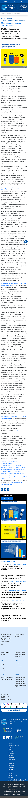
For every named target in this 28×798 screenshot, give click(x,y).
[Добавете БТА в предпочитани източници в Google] (23, 707)
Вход (24, 7)
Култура (3, 664)
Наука (2, 666)
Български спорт (19, 666)
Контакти (11, 773)
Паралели (17, 636)
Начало (3, 18)
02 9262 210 (15, 710)
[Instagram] (8, 704)
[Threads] (12, 704)
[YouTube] (16, 704)
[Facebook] (4, 704)
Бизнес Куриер (18, 656)
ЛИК (2, 660)
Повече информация (18, 794)
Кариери (10, 755)
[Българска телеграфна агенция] (4, 722)
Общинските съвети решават (6, 639)
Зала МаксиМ (11, 767)
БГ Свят (3, 674)
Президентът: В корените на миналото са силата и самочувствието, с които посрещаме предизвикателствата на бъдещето (13, 606)
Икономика (18, 649)
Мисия (10, 749)
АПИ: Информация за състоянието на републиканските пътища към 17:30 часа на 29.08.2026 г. (13, 576)
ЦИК (2, 645)
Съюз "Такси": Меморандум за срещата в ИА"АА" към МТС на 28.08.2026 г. (11, 568)
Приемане (7, 794)
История (10, 751)
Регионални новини (5, 636)
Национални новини (6, 634)
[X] (20, 704)
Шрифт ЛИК (11, 763)
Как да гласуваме (7, 463)
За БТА (10, 743)
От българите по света (7, 677)
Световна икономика (20, 652)
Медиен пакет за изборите (10, 461)
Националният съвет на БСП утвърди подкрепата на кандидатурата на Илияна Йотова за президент (13, 617)
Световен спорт (19, 664)
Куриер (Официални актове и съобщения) (14, 20)
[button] (14, 1)
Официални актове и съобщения (17, 564)
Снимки (17, 674)
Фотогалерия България (20, 677)
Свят (16, 631)
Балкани (3, 649)
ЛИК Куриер (4, 670)
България (9, 18)
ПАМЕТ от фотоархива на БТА (21, 686)
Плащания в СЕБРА (12, 775)
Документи (11, 753)
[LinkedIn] (24, 704)
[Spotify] (11, 707)
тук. (18, 430)
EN (17, 1)
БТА (9, 741)
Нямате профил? (23, 9)
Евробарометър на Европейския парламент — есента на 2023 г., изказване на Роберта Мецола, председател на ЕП (13, 467)
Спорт (16, 660)
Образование (4, 668)
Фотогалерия (7, 498)
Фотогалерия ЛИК (19, 681)
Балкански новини (5, 652)
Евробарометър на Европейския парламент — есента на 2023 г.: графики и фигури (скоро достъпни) (13, 473)
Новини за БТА (11, 747)
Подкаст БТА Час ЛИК (6, 699)
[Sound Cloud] (17, 707)
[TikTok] (5, 707)
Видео (3, 691)
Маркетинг (11, 765)
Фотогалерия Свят (19, 679)
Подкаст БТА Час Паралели (5, 697)
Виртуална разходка (13, 745)
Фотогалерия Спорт (20, 683)
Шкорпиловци (11, 759)
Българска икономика (20, 654)
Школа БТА (11, 757)
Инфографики (19, 691)
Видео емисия (4, 694)
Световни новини (19, 634)
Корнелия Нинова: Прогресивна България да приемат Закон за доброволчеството (11, 585)
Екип (9, 771)
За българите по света (6, 679)
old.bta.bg (10, 777)
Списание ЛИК (11, 769)
